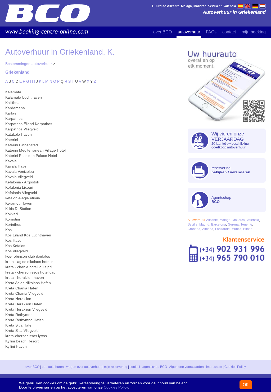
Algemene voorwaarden (186, 367)
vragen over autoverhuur (84, 367)
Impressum (214, 367)
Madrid (204, 224)
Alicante (212, 220)
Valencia (253, 220)
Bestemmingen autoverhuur (28, 63)
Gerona (233, 224)
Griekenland (17, 72)
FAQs (211, 32)
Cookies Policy (235, 367)
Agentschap (221, 199)
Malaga (225, 220)
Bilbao (247, 229)
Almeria (207, 229)
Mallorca (238, 220)
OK (246, 384)
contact (229, 32)
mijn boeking (254, 32)
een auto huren (53, 367)
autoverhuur (189, 32)
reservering (230, 170)
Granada (194, 229)
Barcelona (218, 224)
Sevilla (192, 224)
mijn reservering (115, 367)
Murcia (236, 229)
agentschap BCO (154, 367)
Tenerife (246, 224)
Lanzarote (222, 229)
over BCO (162, 32)
